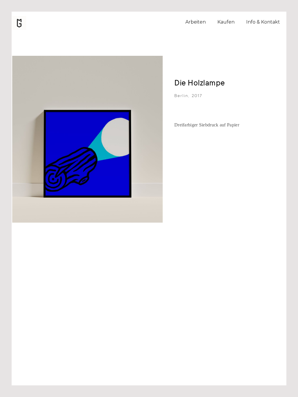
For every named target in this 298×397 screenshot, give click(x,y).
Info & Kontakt (263, 22)
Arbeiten (195, 22)
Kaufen (226, 22)
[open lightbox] (87, 139)
